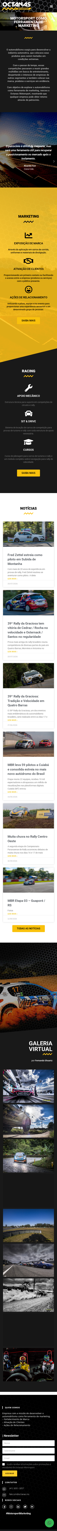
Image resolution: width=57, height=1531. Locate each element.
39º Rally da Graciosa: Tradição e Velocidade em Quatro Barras (26, 701)
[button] (51, 6)
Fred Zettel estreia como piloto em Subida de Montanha (25, 559)
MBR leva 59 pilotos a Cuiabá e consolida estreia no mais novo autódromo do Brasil (28, 769)
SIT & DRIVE (28, 421)
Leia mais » (12, 579)
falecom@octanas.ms (19, 1494)
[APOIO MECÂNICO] (28, 388)
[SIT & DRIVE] (28, 413)
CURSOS (28, 449)
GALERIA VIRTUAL (40, 1046)
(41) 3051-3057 (16, 1488)
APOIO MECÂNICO (28, 395)
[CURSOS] (28, 442)
